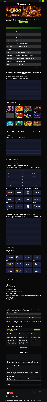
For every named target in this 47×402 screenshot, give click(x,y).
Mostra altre (23, 347)
